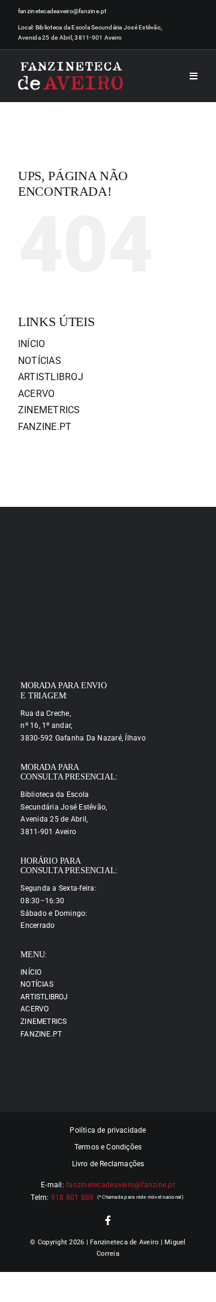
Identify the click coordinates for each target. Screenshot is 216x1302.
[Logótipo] (70, 76)
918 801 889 (72, 1197)
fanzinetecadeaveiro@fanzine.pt (62, 11)
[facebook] (108, 1220)
